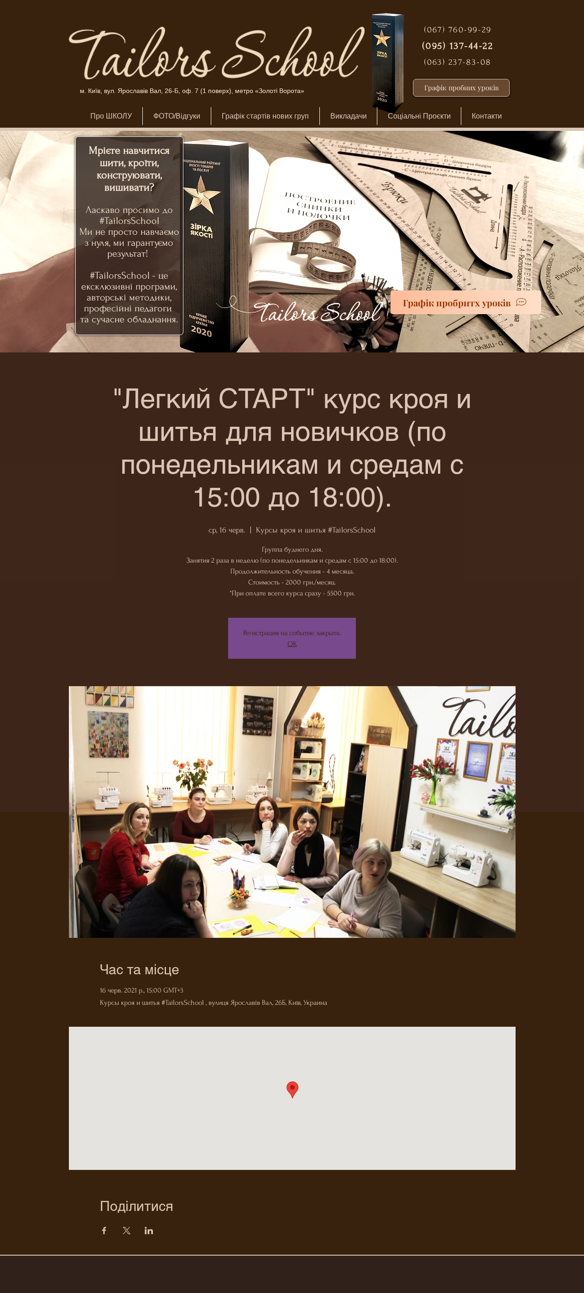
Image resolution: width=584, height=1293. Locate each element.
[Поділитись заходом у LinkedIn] (149, 1230)
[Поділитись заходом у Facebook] (104, 1230)
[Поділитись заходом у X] (126, 1230)
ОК (292, 644)
